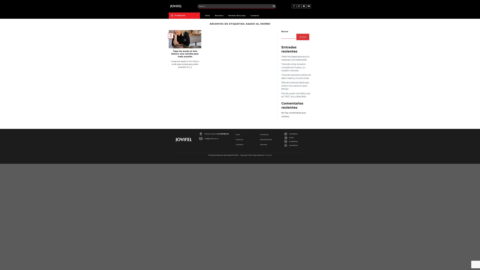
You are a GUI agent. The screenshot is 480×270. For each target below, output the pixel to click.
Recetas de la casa (237, 15)
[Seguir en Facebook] (294, 6)
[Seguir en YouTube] (308, 6)
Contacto (254, 15)
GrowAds (268, 155)
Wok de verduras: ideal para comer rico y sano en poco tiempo (295, 85)
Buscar (284, 31)
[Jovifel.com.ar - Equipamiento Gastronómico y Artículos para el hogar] (181, 6)
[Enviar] (274, 6)
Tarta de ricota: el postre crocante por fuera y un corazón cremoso (293, 67)
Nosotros (219, 15)
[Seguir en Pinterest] (304, 6)
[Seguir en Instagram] (299, 6)
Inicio (207, 15)
